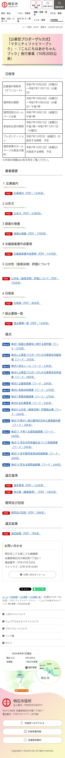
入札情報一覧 (35, 597)
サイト (9, 643)
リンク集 (9, 636)
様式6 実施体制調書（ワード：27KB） (33, 390)
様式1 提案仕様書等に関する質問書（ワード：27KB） (35, 346)
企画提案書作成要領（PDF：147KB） (36, 254)
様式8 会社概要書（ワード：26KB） (32, 403)
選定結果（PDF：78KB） (26, 533)
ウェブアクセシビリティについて (21, 621)
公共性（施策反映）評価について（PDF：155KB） (35, 280)
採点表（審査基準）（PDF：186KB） (36, 492)
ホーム (5, 597)
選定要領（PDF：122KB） (29, 485)
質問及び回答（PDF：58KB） (28, 512)
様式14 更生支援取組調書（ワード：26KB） (36, 464)
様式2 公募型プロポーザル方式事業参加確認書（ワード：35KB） (36, 357)
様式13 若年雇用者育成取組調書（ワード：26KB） (35, 455)
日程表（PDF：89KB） (27, 303)
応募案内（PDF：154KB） (29, 193)
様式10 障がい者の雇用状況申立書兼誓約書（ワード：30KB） (35, 422)
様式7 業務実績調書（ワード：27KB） (33, 396)
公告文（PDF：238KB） (28, 213)
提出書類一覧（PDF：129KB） (32, 323)
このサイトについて (15, 614)
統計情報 (32, 667)
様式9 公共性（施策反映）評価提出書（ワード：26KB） (36, 411)
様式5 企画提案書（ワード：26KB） (32, 383)
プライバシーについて (16, 628)
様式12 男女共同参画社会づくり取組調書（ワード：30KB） (34, 444)
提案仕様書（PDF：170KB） (30, 233)
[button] (36, 4)
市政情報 (14, 597)
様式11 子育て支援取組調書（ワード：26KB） (33, 433)
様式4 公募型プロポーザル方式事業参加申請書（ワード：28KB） (36, 374)
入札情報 (23, 597)
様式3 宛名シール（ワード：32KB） (32, 366)
